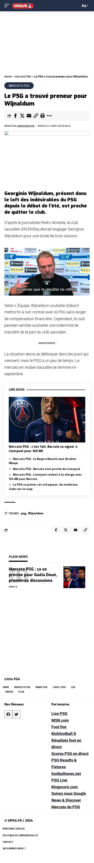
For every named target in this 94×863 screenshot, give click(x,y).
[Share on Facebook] (15, 115)
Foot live (58, 727)
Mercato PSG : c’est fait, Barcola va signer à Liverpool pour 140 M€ (43, 449)
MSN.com (60, 720)
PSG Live (59, 780)
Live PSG (59, 713)
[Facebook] (8, 714)
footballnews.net (66, 773)
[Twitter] (16, 714)
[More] (49, 115)
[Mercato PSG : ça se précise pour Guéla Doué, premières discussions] (74, 577)
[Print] (42, 115)
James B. (13, 586)
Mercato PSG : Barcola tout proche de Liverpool (46, 469)
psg (23, 513)
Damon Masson (25, 126)
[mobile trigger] (8, 5)
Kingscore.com (64, 787)
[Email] (29, 115)
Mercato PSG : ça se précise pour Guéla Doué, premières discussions (33, 575)
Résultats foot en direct (66, 743)
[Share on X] (22, 115)
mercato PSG (23, 77)
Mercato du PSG (65, 807)
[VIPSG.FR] (23, 5)
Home (8, 77)
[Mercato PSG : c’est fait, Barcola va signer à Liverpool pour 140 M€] (47, 419)
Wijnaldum (35, 513)
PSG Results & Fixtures (64, 763)
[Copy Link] (36, 115)
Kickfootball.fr (64, 733)
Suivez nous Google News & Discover (68, 796)
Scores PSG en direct (70, 753)
